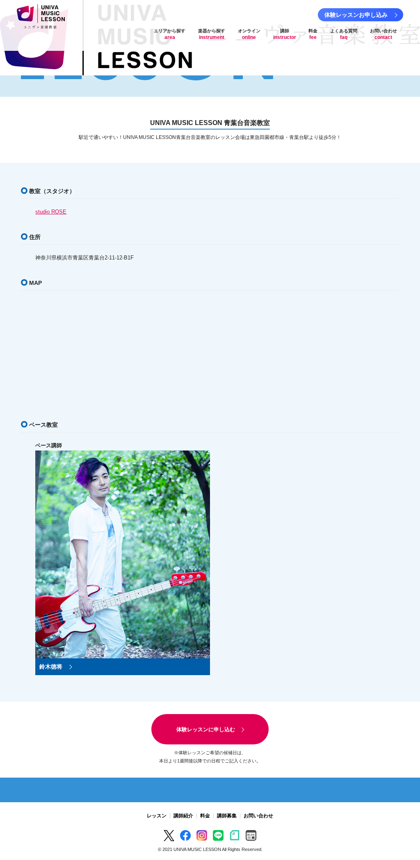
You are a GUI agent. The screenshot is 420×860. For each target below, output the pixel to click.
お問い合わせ (383, 34)
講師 (284, 34)
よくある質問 (343, 34)
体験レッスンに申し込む (205, 729)
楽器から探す (211, 34)
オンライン (249, 34)
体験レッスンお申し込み (356, 14)
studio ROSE (50, 212)
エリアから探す (169, 34)
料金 (312, 34)
